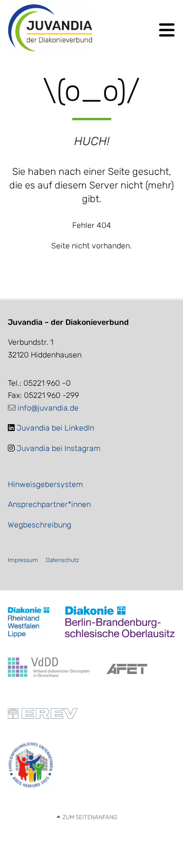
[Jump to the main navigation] (166, 30)
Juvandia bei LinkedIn (55, 427)
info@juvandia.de (48, 408)
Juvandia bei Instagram (59, 448)
